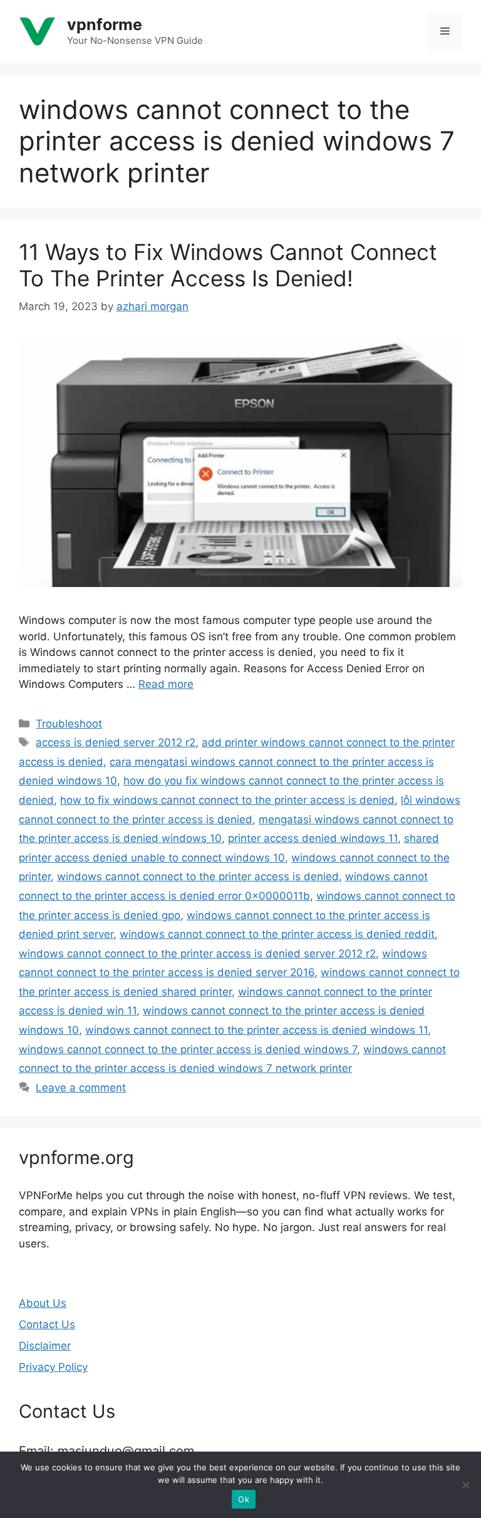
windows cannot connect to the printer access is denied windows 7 (188, 1049)
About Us (42, 1303)
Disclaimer (45, 1345)
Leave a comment (81, 1087)
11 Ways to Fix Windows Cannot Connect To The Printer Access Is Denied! (228, 265)
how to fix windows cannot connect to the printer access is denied (227, 800)
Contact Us (47, 1324)
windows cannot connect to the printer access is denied (198, 876)
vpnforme (104, 24)
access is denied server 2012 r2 (115, 742)
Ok (243, 1499)
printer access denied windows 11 (313, 838)
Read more (166, 684)
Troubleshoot (69, 723)
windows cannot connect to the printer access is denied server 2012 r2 (197, 953)
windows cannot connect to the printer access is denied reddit (277, 934)
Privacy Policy (53, 1367)
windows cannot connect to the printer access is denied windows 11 (256, 1030)
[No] (465, 1485)
